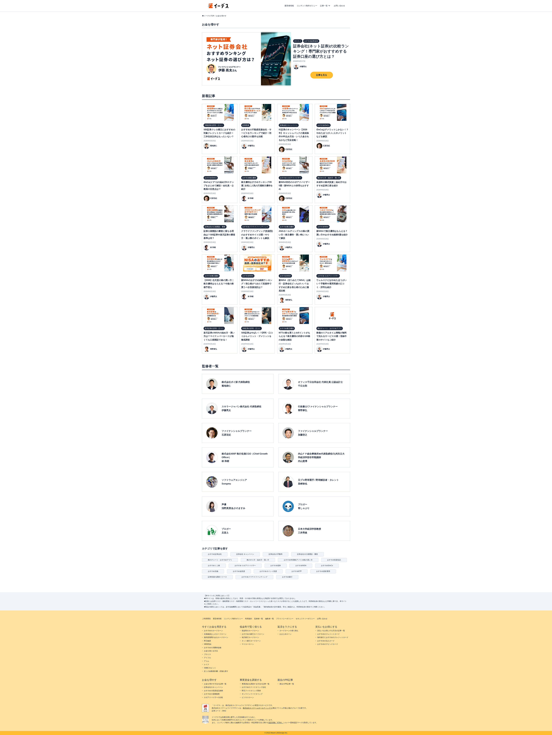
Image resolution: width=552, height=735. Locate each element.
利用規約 (248, 619)
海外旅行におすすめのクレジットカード (332, 637)
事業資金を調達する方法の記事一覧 (255, 684)
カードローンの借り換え (288, 631)
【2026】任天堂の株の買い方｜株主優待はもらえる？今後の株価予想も (219, 283)
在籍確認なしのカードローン (215, 634)
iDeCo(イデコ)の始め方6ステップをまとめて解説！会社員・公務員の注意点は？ (219, 185)
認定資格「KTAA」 (276, 723)
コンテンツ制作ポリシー (307, 6)
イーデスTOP (209, 16)
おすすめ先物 (213, 571)
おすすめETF (297, 571)
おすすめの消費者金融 (212, 648)
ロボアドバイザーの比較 (213, 697)
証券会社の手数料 (275, 554)
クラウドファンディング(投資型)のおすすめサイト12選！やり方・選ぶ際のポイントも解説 (257, 234)
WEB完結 (207, 644)
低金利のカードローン (250, 631)
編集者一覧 (269, 619)
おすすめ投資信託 (334, 560)
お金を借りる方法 (211, 651)
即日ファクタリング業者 (251, 691)
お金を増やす (221, 16)
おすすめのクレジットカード (328, 634)
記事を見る (321, 75)
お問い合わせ (339, 6)
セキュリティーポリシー (305, 619)
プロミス (207, 654)
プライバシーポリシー (284, 619)
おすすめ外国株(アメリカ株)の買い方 (298, 560)
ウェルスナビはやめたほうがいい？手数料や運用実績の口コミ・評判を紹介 (331, 283)
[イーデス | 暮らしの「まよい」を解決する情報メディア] (218, 7)
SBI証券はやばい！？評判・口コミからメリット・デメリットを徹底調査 (257, 336)
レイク (206, 664)
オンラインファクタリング (252, 694)
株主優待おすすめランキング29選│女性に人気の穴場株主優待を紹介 (257, 185)
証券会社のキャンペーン (213, 687)
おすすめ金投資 (239, 571)
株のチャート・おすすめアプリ (220, 560)
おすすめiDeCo (327, 566)
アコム (206, 661)
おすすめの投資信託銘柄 (213, 691)
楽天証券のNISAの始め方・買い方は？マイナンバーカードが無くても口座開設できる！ (219, 336)
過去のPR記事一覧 (286, 684)
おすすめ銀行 (287, 577)
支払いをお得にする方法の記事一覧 (331, 631)
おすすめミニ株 (214, 566)
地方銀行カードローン (250, 637)
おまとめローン (285, 634)
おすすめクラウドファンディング (254, 577)
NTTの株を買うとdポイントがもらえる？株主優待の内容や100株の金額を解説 (294, 336)
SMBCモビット (210, 668)
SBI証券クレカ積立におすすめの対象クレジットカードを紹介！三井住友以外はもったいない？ (219, 133)
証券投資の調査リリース (217, 577)
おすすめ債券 (275, 566)
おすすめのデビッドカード (327, 644)
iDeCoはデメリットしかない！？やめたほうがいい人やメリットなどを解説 (332, 133)
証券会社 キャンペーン (245, 554)
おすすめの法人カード (326, 641)
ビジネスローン (248, 697)
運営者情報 (289, 6)
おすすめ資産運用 (323, 571)
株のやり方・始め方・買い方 (258, 560)
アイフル (207, 658)
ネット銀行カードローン (251, 641)
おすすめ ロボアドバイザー (245, 566)
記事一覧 (324, 6)
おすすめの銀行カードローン (253, 634)
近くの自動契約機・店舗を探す (216, 671)
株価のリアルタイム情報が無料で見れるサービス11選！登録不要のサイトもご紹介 (331, 336)
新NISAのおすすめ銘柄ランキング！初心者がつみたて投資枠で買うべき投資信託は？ (256, 283)
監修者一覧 (258, 619)
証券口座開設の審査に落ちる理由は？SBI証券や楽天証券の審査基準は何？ (219, 234)
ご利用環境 (206, 619)
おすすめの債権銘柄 (212, 694)
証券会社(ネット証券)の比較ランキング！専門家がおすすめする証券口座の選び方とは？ (321, 51)
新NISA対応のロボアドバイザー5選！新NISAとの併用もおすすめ (294, 185)
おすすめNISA (300, 566)
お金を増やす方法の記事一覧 (215, 684)
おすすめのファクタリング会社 (254, 687)
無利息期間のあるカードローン (216, 637)
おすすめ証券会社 (215, 554)
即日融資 (207, 641)
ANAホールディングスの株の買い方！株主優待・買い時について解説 (294, 234)
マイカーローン (248, 644)
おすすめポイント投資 (268, 571)
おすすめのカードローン (213, 631)
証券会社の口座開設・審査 (307, 554)
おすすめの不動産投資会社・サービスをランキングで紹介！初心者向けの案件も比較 (256, 133)
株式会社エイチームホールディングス (257, 708)
